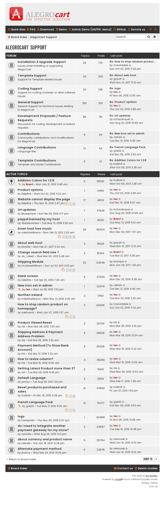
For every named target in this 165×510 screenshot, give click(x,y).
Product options (30, 190)
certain (117, 137)
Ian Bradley (152, 475)
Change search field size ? (38, 252)
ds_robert (28, 256)
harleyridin (28, 420)
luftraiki (26, 443)
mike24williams (31, 232)
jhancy (26, 452)
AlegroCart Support (25, 47)
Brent (29, 184)
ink (23, 326)
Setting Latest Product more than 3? (46, 368)
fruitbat (117, 164)
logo (21, 416)
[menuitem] (30, 29)
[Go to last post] (124, 180)
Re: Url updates (120, 115)
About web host (30, 243)
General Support (30, 102)
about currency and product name (45, 439)
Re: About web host (123, 75)
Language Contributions (37, 147)
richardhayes (121, 119)
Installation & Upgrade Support (42, 62)
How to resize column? (35, 359)
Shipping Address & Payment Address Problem (40, 334)
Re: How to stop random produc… (132, 61)
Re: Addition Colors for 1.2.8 (128, 160)
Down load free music (35, 229)
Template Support (32, 76)
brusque (118, 261)
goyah (117, 79)
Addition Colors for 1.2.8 (36, 180)
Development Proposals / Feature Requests (44, 118)
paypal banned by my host (39, 219)
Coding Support (30, 89)
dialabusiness (30, 223)
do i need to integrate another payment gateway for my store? (43, 428)
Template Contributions (37, 160)
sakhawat (28, 312)
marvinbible (120, 65)
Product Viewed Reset (35, 323)
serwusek (119, 439)
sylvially (26, 434)
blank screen (28, 276)
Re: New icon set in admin (127, 133)
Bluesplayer (29, 213)
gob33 (117, 150)
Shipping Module (30, 262)
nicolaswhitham (32, 265)
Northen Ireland (30, 295)
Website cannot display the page (44, 199)
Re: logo (115, 88)
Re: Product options (123, 102)
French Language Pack (35, 402)
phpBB (118, 479)
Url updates (27, 210)
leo (115, 92)
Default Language (32, 378)
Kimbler (26, 246)
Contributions (29, 134)
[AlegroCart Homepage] (39, 14)
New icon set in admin (35, 285)
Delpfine (26, 193)
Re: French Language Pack (127, 147)
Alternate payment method (39, 449)
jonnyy (26, 381)
